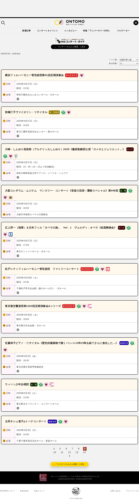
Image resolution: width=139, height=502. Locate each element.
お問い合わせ (115, 491)
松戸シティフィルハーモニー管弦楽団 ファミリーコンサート (42, 268)
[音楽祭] (16, 156)
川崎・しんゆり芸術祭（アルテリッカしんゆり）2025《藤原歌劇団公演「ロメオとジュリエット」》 (65, 149)
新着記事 (26, 30)
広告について (39, 491)
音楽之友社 (24, 491)
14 (84, 452)
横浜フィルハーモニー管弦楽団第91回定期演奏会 (34, 75)
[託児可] (90, 306)
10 (54, 452)
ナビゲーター (123, 30)
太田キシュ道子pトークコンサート (25, 421)
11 (62, 452)
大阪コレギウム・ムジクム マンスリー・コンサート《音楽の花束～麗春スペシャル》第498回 (61, 190)
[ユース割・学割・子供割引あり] (63, 112)
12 (69, 452)
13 (77, 452)
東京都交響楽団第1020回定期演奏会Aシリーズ (33, 306)
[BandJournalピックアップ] (108, 269)
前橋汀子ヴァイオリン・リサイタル (26, 112)
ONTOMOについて (7, 491)
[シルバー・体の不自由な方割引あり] (82, 75)
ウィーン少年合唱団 (17, 384)
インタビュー (70, 30)
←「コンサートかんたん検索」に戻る (70, 47)
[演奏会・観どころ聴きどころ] (11, 234)
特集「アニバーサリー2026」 (97, 30)
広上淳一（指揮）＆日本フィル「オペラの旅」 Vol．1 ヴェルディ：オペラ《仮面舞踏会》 (61, 227)
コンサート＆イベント (47, 30)
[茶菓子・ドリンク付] (11, 197)
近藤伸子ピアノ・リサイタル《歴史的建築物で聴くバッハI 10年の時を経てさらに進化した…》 (61, 343)
